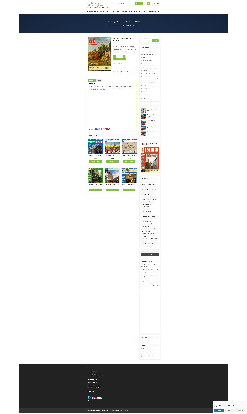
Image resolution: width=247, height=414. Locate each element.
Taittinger (153, 243)
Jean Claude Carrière (146, 211)
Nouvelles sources (146, 88)
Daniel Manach (144, 192)
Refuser (230, 410)
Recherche (138, 3)
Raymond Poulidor (154, 238)
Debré (151, 192)
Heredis (143, 201)
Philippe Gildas (152, 236)
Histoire (144, 63)
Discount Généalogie (94, 385)
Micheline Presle (145, 233)
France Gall (149, 194)
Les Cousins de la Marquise (147, 221)
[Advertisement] (112, 100)
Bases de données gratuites (151, 11)
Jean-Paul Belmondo (146, 204)
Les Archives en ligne (146, 219)
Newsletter (137, 11)
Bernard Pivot (144, 187)
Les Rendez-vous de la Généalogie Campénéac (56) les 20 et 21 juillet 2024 (149, 285)
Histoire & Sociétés (146, 67)
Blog (130, 11)
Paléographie (145, 91)
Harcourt (155, 199)
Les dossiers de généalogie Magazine (152, 77)
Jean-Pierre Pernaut (146, 209)
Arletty (153, 184)
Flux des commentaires (148, 354)
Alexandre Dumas (145, 182)
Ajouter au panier (120, 59)
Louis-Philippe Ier (145, 226)
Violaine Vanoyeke (145, 245)
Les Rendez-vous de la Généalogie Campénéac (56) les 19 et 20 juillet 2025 (149, 279)
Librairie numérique (93, 11)
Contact (124, 11)
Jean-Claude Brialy (150, 201)
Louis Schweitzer (122, 74)
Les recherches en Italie (146, 223)
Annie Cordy (153, 182)
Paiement (108, 11)
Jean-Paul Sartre (145, 206)
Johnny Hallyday (145, 214)
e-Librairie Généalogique (95, 4)
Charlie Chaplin (144, 189)
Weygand (153, 245)
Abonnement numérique (148, 51)
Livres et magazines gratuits (149, 82)
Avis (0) (99, 80)
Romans (144, 98)
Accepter (219, 410)
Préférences (240, 410)
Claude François (153, 189)
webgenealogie (93, 379)
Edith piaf (143, 194)
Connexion (144, 348)
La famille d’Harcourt (146, 216)
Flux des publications (147, 351)
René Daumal (144, 241)
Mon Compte (116, 11)
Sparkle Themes (124, 410)
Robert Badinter (152, 241)
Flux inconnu (147, 337)
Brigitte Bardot (152, 187)
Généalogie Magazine (115, 25)
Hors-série (144, 70)
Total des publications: (94, 376)
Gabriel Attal (144, 196)
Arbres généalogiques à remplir (150, 269)
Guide (143, 57)
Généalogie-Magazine (146, 199)
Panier (102, 11)
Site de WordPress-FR (147, 356)
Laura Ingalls (155, 216)
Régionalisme (145, 95)
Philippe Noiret (144, 238)
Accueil (107, 25)
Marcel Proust (154, 228)
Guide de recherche (147, 60)
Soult (148, 243)
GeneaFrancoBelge (94, 382)
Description (92, 80)
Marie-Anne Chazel (145, 231)
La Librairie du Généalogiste (96, 387)
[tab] (91, 80)
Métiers (144, 85)
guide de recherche (152, 196)
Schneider (143, 243)
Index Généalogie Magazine (149, 73)
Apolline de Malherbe (146, 184)
